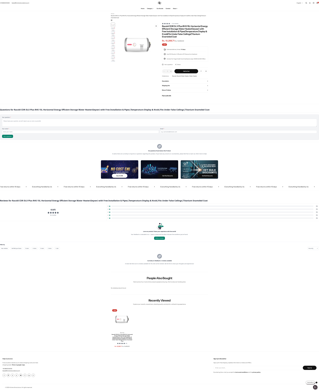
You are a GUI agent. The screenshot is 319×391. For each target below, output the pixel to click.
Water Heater (193, 76)
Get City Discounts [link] (167, 176)
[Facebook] (4, 375)
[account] (310, 3)
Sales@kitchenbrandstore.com (11, 371)
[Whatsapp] (33, 375)
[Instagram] (8, 375)
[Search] (306, 3)
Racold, (174, 76)
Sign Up (309, 368)
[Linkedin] (29, 375)
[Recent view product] (313, 3)
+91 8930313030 (7, 368)
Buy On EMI (119, 176)
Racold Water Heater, (183, 76)
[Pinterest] (25, 375)
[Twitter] (12, 375)
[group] (138, 44)
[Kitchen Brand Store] (159, 3)
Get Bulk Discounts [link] (207, 176)
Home (112, 13)
